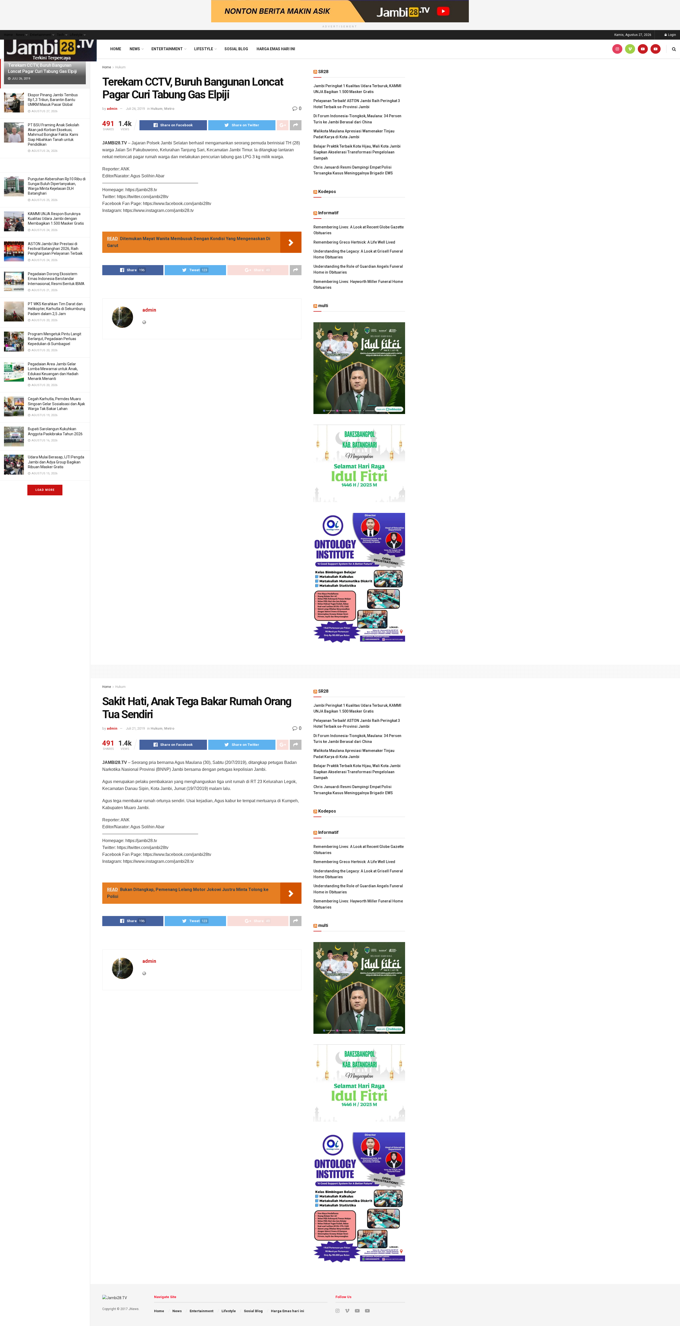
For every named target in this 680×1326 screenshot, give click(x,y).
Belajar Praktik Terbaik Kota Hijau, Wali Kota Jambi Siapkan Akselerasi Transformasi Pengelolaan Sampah (357, 152)
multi (323, 305)
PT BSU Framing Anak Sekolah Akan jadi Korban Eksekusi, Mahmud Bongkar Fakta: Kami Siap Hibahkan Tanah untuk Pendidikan (53, 135)
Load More (44, 490)
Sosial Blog (236, 49)
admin (112, 109)
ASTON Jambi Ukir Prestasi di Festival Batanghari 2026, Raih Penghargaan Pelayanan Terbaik (55, 249)
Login (671, 35)
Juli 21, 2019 (135, 728)
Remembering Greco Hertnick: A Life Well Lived (354, 242)
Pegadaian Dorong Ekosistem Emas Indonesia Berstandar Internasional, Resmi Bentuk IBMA (56, 279)
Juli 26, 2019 (135, 109)
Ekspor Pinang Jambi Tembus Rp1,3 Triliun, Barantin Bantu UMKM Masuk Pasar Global (53, 100)
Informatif (328, 212)
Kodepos (327, 191)
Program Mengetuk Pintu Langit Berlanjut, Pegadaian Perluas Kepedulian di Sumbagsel (54, 339)
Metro (169, 109)
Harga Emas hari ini (276, 49)
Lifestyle (76, 35)
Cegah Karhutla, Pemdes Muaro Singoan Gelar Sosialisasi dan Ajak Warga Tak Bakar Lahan (56, 404)
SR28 (323, 71)
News (20, 35)
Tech (60, 35)
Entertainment (40, 35)
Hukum (120, 67)
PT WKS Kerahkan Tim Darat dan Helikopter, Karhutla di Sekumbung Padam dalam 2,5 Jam (56, 309)
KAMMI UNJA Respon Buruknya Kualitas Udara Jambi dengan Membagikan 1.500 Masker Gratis (56, 218)
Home (8, 35)
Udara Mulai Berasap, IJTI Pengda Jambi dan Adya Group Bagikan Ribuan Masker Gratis (56, 462)
